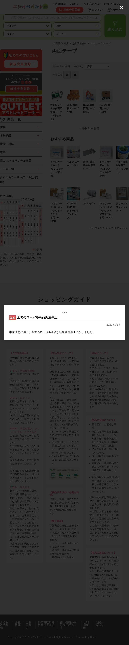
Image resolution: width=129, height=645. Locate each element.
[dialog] (64, 322)
